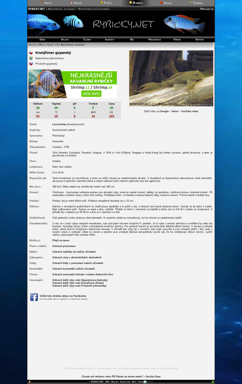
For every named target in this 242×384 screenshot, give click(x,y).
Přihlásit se (207, 9)
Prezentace (154, 39)
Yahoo (174, 111)
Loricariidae (59, 124)
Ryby (42, 44)
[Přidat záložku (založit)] (29, 382)
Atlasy (65, 39)
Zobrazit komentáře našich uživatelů (73, 268)
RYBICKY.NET (36, 9)
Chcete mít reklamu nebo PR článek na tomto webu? (112, 376)
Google (164, 111)
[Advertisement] (121, 336)
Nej (132, 39)
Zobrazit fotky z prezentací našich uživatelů (77, 263)
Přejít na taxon (60, 240)
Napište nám (125, 382)
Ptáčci (107, 3)
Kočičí (77, 3)
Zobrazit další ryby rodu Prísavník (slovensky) (79, 285)
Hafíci (47, 3)
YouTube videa (189, 111)
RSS (107, 382)
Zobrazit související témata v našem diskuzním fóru (82, 274)
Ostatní (199, 39)
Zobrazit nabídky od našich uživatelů (74, 251)
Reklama (114, 382)
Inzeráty (109, 39)
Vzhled (141, 382)
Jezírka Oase (153, 376)
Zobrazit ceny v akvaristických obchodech (77, 257)
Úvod (42, 39)
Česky (50, 44)
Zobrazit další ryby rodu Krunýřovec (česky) (78, 282)
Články (87, 39)
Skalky (167, 3)
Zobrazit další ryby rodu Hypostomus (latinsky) (79, 280)
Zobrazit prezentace (63, 246)
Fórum (177, 39)
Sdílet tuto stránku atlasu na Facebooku (63, 296)
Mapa (134, 382)
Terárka (197, 3)
